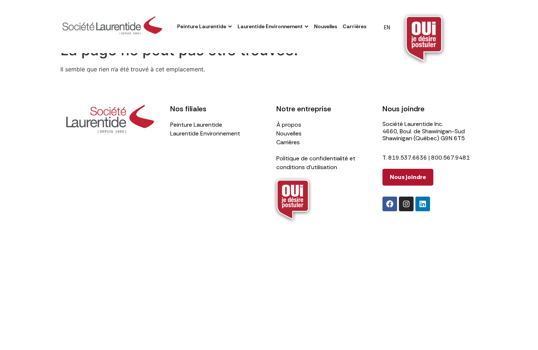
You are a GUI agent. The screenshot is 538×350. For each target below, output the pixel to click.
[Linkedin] (422, 204)
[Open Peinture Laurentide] (230, 26)
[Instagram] (406, 204)
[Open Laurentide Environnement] (307, 26)
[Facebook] (389, 204)
